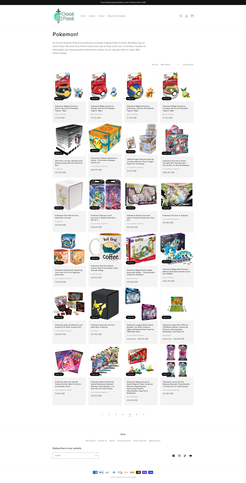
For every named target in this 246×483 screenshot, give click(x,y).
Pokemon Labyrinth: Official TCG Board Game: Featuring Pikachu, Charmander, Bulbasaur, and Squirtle (175, 328)
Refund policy (154, 440)
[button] (181, 16)
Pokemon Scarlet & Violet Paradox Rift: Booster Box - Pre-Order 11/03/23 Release (176, 163)
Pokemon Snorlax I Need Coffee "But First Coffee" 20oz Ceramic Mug (104, 268)
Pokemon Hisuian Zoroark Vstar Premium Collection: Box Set (141, 217)
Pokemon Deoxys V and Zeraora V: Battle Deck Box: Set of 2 (103, 217)
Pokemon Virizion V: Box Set (175, 215)
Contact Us (102, 440)
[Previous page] (102, 414)
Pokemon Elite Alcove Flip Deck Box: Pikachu (102, 326)
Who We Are (91, 440)
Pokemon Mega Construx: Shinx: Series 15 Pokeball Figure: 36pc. (66, 108)
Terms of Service (140, 440)
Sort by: (155, 64)
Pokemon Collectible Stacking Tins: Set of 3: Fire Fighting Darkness (68, 272)
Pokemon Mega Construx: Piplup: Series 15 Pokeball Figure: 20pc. (103, 108)
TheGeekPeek (119, 477)
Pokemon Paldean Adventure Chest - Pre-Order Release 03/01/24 (104, 160)
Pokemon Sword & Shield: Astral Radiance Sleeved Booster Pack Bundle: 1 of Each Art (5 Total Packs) (102, 385)
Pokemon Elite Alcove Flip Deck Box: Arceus (67, 216)
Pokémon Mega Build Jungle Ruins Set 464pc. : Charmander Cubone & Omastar (141, 272)
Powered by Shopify (130, 477)
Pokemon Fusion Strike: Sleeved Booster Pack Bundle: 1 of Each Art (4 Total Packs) (176, 384)
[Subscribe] (96, 456)
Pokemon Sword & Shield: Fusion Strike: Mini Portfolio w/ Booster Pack (68, 384)
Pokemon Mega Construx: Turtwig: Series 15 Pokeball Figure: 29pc (175, 108)
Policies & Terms (124, 440)
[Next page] (144, 414)
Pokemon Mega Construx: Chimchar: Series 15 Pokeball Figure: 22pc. (140, 108)
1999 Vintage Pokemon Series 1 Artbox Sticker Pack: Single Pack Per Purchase (140, 161)
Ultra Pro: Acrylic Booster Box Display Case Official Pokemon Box (69, 163)
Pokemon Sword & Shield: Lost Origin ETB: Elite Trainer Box (69, 326)
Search (112, 440)
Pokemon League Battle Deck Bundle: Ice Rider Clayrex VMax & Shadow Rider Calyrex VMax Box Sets (140, 328)
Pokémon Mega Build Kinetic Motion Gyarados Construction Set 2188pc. (177, 271)
